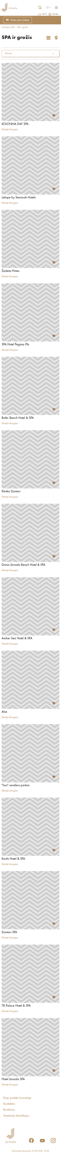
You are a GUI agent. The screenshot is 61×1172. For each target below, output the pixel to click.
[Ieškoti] (39, 7)
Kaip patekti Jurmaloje (17, 1098)
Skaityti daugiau (10, 129)
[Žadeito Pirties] (30, 239)
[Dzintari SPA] (30, 900)
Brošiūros (9, 1110)
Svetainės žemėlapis (16, 1115)
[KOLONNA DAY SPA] (30, 92)
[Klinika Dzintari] (30, 459)
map (56, 38)
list (48, 38)
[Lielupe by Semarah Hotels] (30, 165)
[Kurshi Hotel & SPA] (30, 827)
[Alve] (30, 680)
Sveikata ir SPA (8, 27)
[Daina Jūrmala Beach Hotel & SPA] (30, 533)
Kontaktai (9, 1104)
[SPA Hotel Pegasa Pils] (30, 312)
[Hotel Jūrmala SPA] (30, 1047)
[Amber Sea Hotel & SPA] (30, 606)
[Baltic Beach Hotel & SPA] (30, 386)
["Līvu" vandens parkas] (30, 753)
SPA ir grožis (22, 27)
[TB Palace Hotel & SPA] (30, 974)
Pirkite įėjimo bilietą (19, 20)
